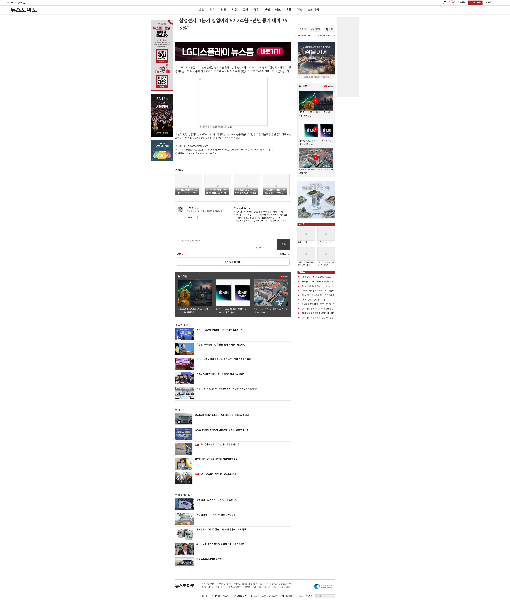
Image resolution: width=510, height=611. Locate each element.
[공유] (318, 29)
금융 (256, 9)
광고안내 (226, 596)
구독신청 (309, 596)
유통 (289, 9)
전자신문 (461, 2)
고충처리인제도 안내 (270, 596)
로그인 (488, 2)
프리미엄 (313, 9)
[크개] (326, 29)
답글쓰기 (303, 29)
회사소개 (205, 596)
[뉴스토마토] (24, 10)
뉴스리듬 (303, 86)
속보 (202, 9)
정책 (223, 9)
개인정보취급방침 (240, 596)
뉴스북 (193, 217)
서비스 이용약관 (289, 596)
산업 (267, 9)
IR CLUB (255, 596)
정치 (212, 9)
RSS (300, 596)
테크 (278, 9)
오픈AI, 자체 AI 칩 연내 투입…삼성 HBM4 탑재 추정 (258, 218)
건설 (300, 9)
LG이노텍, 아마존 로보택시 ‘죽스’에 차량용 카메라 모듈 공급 (261, 215)
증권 (245, 9)
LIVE (452, 2)
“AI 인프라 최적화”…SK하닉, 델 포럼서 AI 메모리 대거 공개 (261, 221)
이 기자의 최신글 (242, 208)
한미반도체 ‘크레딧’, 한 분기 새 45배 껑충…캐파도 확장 (259, 212)
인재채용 (216, 596)
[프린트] (312, 29)
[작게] (332, 29)
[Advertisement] (348, 57)
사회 (234, 9)
